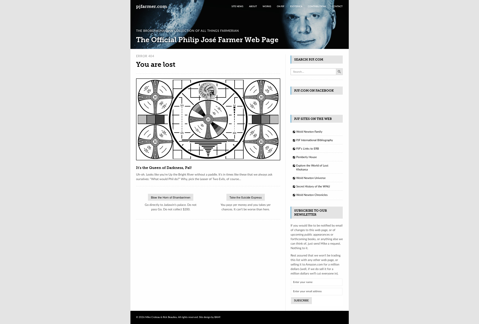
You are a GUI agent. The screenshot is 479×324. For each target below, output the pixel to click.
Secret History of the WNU (313, 186)
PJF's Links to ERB (307, 148)
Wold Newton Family (309, 131)
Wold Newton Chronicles (312, 195)
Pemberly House (306, 157)
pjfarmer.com (151, 6)
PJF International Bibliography (314, 140)
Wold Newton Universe (311, 178)
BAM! (217, 317)
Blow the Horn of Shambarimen (170, 197)
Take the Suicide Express (245, 197)
